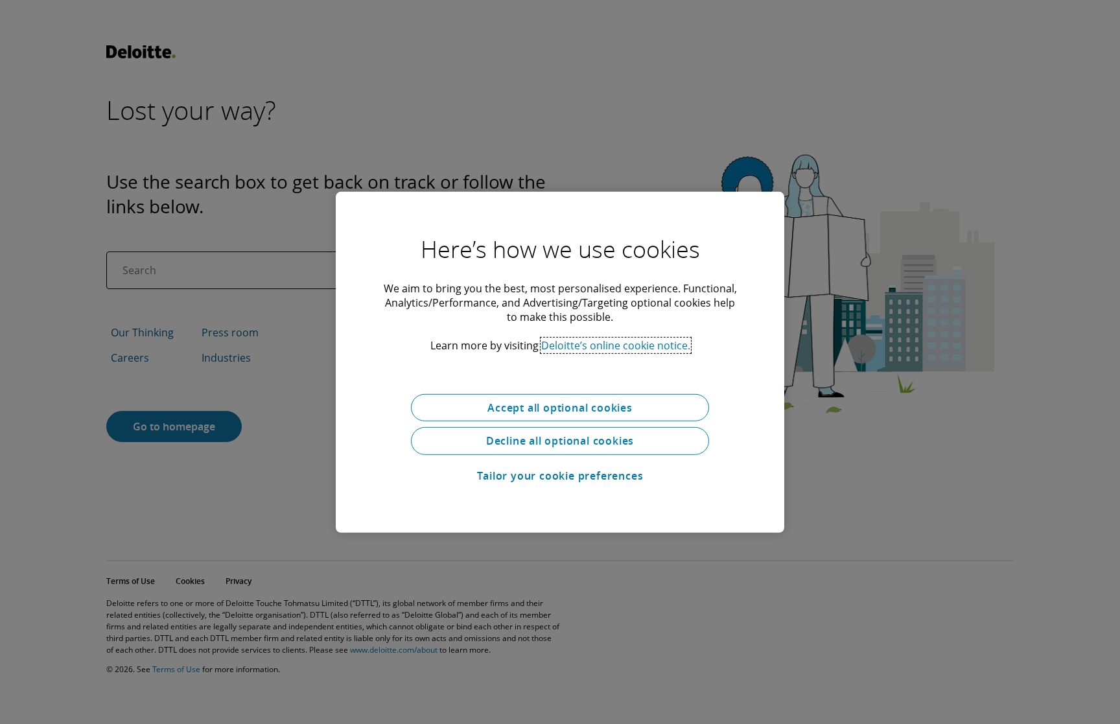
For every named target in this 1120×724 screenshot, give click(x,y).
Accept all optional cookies (560, 407)
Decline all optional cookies (560, 441)
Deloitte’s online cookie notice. (615, 345)
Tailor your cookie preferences (560, 476)
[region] (560, 361)
